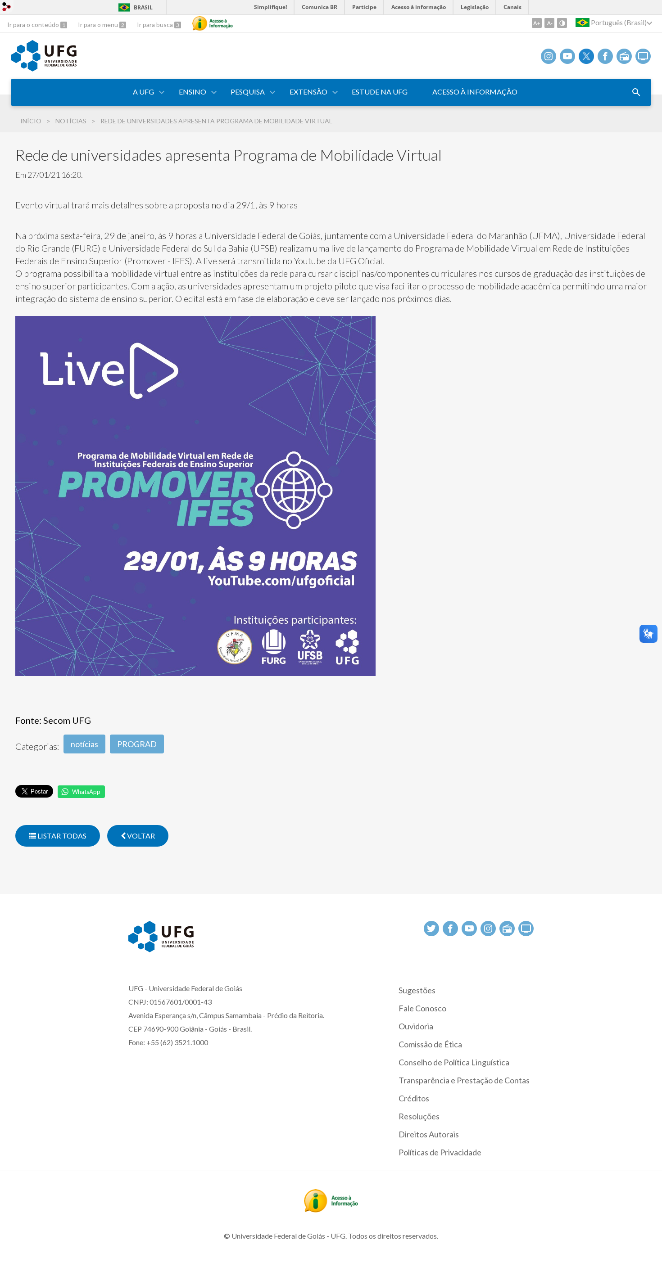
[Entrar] (7, 8)
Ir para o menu (98, 24)
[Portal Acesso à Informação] (331, 1209)
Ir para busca (155, 24)
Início (30, 121)
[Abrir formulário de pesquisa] (636, 92)
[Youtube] (567, 56)
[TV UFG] (643, 56)
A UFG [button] (143, 91)
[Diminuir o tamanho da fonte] (549, 23)
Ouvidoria (416, 1026)
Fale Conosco (422, 1008)
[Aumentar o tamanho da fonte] (537, 23)
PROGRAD (137, 744)
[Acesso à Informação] (212, 23)
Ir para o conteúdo (33, 24)
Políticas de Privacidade (440, 1152)
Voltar (140, 835)
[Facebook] (605, 56)
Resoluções (419, 1116)
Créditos (414, 1098)
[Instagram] (548, 56)
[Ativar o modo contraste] (562, 23)
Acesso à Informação (474, 91)
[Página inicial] (44, 68)
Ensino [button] (192, 91)
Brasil (143, 7)
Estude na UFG (380, 91)
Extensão (308, 91)
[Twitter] (586, 56)
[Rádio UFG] (624, 56)
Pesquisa (248, 91)
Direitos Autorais (429, 1134)
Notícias (70, 121)
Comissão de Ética (430, 1044)
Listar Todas (61, 835)
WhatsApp (86, 791)
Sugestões (417, 990)
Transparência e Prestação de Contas (464, 1080)
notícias (84, 744)
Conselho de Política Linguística (454, 1062)
